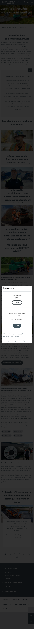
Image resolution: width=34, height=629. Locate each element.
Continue (17, 302)
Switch (17, 326)
